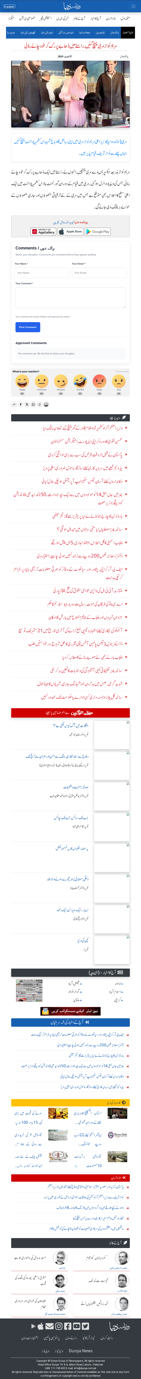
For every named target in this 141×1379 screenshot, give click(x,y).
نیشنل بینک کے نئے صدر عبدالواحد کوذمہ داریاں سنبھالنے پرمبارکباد (28, 1165)
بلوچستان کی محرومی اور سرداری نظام (30, 1304)
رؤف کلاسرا (122, 1291)
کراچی (117, 1000)
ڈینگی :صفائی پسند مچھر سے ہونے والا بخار (68, 879)
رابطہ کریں (106, 1338)
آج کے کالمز (79, 18)
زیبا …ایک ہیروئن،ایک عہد (73, 910)
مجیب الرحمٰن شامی (118, 1268)
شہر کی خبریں (62, 18)
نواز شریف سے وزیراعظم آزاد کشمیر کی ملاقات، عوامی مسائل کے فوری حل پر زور (83, 1197)
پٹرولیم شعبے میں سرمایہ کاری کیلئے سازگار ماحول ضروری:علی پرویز (92, 1087)
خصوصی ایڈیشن (27, 18)
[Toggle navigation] (133, 6)
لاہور (118, 983)
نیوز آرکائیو (88, 1338)
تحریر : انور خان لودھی (79, 734)
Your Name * (21, 263)
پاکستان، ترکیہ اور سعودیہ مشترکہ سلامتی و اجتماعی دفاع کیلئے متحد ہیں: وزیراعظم (86, 1187)
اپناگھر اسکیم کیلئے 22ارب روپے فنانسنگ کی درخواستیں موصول (88, 1144)
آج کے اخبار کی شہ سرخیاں (67, 1022)
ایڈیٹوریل (100, 33)
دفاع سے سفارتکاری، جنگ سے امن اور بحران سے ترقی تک (57, 756)
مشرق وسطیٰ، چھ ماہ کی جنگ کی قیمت (30, 1281)
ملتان (76, 1000)
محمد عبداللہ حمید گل (55, 1314)
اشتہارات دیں (29, 1338)
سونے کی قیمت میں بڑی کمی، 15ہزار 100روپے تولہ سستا (28, 1122)
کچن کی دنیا (83, 940)
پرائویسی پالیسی (52, 1338)
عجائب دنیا (84, 33)
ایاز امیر (62, 1268)
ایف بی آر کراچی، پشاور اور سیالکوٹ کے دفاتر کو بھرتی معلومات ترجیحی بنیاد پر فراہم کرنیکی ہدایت (77, 1034)
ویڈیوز (45, 1351)
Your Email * (78, 263)
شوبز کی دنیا (47, 33)
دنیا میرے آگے (65, 33)
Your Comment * (24, 283)
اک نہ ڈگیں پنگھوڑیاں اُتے (94, 1304)
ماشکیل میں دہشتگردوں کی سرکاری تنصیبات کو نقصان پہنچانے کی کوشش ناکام (86, 1228)
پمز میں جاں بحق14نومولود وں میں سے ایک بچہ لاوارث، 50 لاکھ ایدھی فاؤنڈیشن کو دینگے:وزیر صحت (72, 1066)
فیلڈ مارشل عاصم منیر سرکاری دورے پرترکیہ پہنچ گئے (98, 1218)
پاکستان (114, 33)
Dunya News (81, 1351)
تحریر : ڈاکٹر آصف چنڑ (79, 888)
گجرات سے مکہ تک (98, 1281)
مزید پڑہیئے (115, 418)
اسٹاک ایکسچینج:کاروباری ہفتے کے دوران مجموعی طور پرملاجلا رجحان (88, 1122)
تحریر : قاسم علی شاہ (81, 827)
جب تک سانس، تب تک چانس (71, 818)
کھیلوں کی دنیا (27, 33)
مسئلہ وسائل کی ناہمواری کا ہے (30, 1258)
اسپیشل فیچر (45, 18)
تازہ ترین (111, 18)
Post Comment (27, 327)
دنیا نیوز (59, 1351)
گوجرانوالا (73, 992)
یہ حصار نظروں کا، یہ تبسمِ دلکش (72, 848)
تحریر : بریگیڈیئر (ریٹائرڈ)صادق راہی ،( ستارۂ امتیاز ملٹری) (64, 765)
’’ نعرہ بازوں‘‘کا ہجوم (97, 1258)
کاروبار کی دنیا (113, 1102)
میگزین (10, 18)
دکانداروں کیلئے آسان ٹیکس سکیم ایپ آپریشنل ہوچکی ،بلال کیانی (92, 1076)
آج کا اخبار (95, 18)
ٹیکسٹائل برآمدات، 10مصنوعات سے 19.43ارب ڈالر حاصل (88, 1165)
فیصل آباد (73, 983)
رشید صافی (60, 1291)
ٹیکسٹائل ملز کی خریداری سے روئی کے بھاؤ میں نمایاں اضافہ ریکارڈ (28, 1144)
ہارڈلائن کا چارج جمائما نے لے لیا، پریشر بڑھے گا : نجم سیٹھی (96, 1055)
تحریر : (86, 949)
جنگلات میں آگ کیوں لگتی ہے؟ (71, 725)
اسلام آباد (115, 992)
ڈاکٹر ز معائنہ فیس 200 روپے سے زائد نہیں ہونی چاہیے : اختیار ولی (90, 1045)
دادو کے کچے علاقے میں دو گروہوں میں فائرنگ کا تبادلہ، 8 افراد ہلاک (90, 1208)
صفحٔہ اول (125, 18)
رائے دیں (71, 1338)
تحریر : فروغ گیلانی (81, 919)
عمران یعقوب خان (119, 1314)
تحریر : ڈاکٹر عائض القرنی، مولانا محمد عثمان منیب (69, 796)
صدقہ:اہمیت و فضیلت (76, 787)
